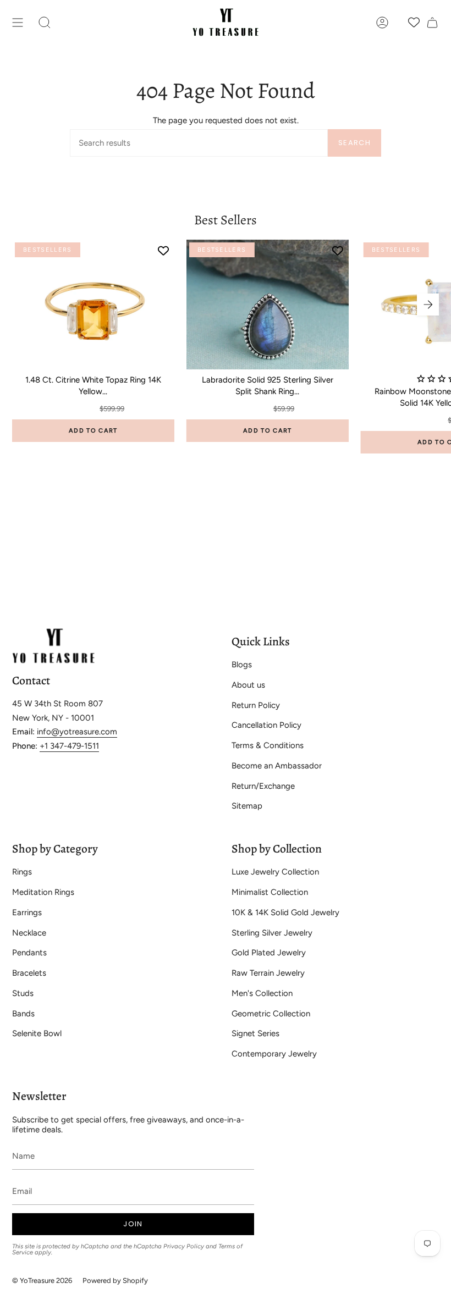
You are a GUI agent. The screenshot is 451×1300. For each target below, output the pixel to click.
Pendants (29, 953)
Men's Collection (262, 993)
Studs (23, 993)
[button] (44, 22)
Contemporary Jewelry (274, 1054)
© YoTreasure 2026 (42, 1280)
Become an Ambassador (277, 766)
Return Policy (256, 705)
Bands (23, 1014)
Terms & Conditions (268, 745)
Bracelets (29, 973)
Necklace (29, 933)
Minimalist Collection (270, 892)
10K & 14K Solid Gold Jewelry (285, 912)
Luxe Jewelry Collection (275, 872)
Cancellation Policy (266, 725)
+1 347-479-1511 (69, 746)
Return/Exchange (263, 786)
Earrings (27, 912)
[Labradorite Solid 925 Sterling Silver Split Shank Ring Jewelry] (267, 304)
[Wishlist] (414, 22)
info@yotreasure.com (77, 732)
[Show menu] (17, 22)
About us (248, 685)
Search (354, 142)
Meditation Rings (43, 892)
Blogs (242, 665)
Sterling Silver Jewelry (272, 933)
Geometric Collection (271, 1014)
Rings (22, 872)
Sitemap (247, 806)
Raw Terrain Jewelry (268, 973)
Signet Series (255, 1033)
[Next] (428, 305)
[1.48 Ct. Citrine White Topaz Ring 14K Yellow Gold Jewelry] (93, 304)
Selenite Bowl (37, 1033)
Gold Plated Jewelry (269, 953)
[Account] (382, 22)
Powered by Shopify (115, 1280)
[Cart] (432, 22)
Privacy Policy (183, 1246)
